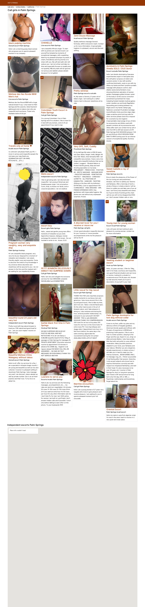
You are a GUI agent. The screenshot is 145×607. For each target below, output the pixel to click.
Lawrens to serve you (51, 377)
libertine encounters (83, 384)
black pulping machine (20, 43)
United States (20, 7)
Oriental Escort (113, 409)
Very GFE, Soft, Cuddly (85, 146)
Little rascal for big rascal (86, 290)
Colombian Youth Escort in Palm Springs (54, 111)
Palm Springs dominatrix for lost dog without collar (120, 316)
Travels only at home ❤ (20, 146)
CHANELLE (46, 43)
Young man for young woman (120, 223)
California (30, 7)
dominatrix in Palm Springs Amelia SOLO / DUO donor (119, 67)
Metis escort (47, 174)
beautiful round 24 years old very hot (22, 319)
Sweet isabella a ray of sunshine (117, 170)
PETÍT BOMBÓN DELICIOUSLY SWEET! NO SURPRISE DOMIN (56, 269)
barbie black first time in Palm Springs (55, 324)
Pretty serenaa (81, 91)
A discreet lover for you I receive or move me (86, 224)
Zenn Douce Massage (84, 35)
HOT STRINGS (13, 3)
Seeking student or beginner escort (120, 261)
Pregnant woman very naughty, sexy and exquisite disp (22, 245)
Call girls (11, 7)
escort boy (46, 225)
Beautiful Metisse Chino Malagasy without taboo (21, 356)
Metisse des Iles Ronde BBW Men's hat (22, 95)
